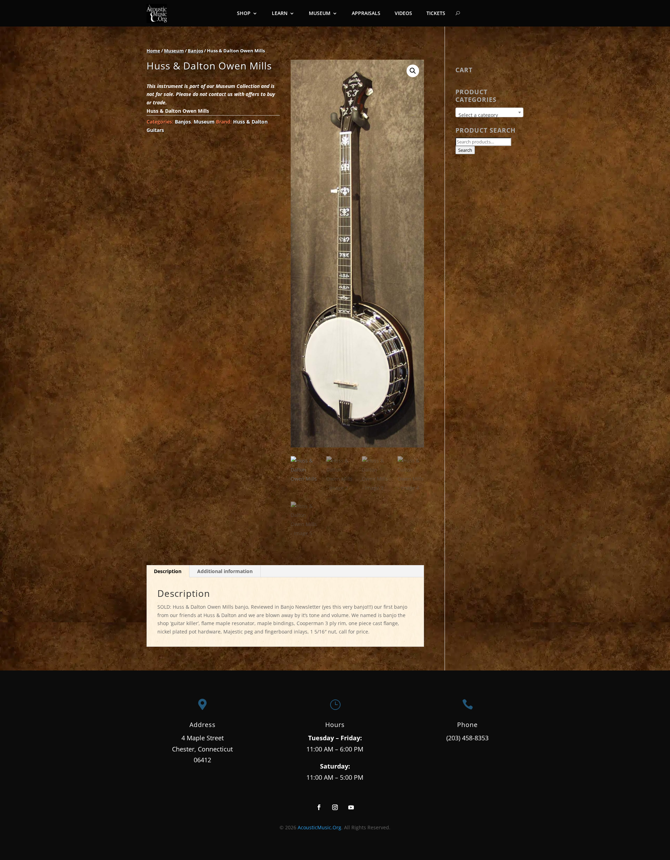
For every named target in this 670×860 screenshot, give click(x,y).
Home (153, 50)
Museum (319, 13)
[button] (413, 71)
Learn (280, 13)
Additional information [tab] (225, 571)
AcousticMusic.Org (319, 827)
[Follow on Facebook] (319, 807)
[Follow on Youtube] (351, 807)
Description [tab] (167, 571)
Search (465, 150)
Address (202, 724)
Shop (244, 13)
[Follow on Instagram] (335, 807)
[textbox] (489, 115)
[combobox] (489, 112)
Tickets (435, 13)
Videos (403, 13)
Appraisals (366, 13)
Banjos (195, 50)
